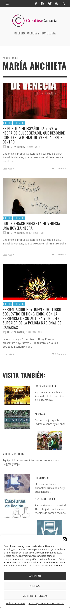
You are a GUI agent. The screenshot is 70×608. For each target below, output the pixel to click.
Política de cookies (15, 603)
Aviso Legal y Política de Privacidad (46, 603)
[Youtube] (56, 3)
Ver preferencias (35, 595)
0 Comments (61, 168)
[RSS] (42, 3)
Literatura (19, 123)
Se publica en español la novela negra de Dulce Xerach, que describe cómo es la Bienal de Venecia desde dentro (34, 135)
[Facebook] (35, 3)
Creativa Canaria (15, 146)
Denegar (35, 586)
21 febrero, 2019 (34, 332)
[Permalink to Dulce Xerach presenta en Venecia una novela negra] (35, 195)
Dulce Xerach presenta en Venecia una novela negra (31, 225)
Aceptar (35, 576)
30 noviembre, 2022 (36, 232)
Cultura (7, 123)
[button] (64, 539)
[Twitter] (49, 3)
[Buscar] (7, 3)
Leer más (7, 168)
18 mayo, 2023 (33, 146)
